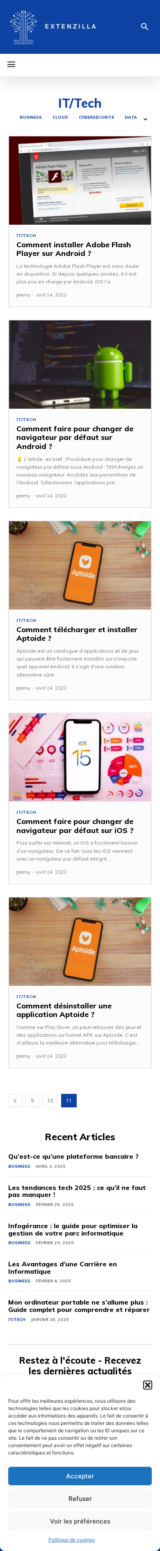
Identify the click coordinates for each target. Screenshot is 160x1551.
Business (31, 117)
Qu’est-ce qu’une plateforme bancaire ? (73, 1156)
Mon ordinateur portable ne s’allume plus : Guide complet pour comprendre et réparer (79, 1306)
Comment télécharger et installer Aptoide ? (76, 634)
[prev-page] (15, 1100)
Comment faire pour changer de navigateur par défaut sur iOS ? (74, 826)
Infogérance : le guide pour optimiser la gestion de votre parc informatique (72, 1229)
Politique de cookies (71, 1540)
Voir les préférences (80, 1521)
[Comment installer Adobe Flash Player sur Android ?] (80, 180)
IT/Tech (26, 236)
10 (50, 1100)
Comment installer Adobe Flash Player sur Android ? (73, 249)
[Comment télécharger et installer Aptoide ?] (80, 565)
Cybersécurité (96, 117)
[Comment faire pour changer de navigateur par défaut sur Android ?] (80, 364)
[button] (148, 1385)
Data (131, 117)
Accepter (80, 1476)
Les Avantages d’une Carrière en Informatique (62, 1267)
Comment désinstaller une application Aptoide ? (64, 1010)
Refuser (80, 1499)
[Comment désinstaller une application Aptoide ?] (80, 941)
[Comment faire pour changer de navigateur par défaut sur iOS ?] (80, 757)
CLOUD (60, 117)
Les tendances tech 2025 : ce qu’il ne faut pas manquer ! (77, 1191)
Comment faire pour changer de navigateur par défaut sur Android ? (74, 437)
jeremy (23, 295)
